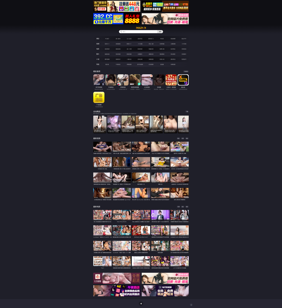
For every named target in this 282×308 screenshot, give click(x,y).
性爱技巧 (184, 59)
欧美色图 (129, 54)
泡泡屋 (162, 64)
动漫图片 (140, 54)
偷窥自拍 (107, 54)
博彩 (97, 39)
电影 (97, 49)
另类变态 (184, 49)
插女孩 (107, 64)
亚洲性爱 (107, 49)
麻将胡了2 (151, 39)
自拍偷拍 (118, 44)
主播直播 (173, 44)
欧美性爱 (140, 49)
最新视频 (96, 138)
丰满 (178, 206)
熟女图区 (173, 54)
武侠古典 (140, 59)
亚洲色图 (118, 54)
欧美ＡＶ (129, 44)
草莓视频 (129, 64)
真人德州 (118, 39)
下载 (187, 111)
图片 (97, 54)
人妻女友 (129, 59)
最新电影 (96, 206)
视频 (97, 44)
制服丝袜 (151, 49)
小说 (97, 59)
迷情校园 (151, 59)
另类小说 (162, 59)
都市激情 (107, 59)
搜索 (160, 31)
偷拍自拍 (118, 49)
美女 (178, 138)
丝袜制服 (162, 44)
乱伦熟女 (173, 49)
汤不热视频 (140, 64)
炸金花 (162, 39)
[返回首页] (191, 305)
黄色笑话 (173, 59)
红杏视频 (151, 64)
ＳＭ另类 (184, 44)
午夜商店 (118, 64)
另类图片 (184, 54)
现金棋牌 (173, 39)
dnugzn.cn (141, 27)
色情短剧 (173, 64)
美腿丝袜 (151, 54)
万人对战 (129, 39)
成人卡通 (129, 49)
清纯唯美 (162, 54)
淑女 (183, 206)
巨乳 (183, 138)
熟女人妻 (151, 44)
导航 (97, 64)
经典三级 (162, 49)
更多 (187, 138)
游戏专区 (140, 39)
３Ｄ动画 (140, 44)
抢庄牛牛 (184, 39)
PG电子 (107, 39)
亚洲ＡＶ (107, 44)
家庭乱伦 (118, 59)
